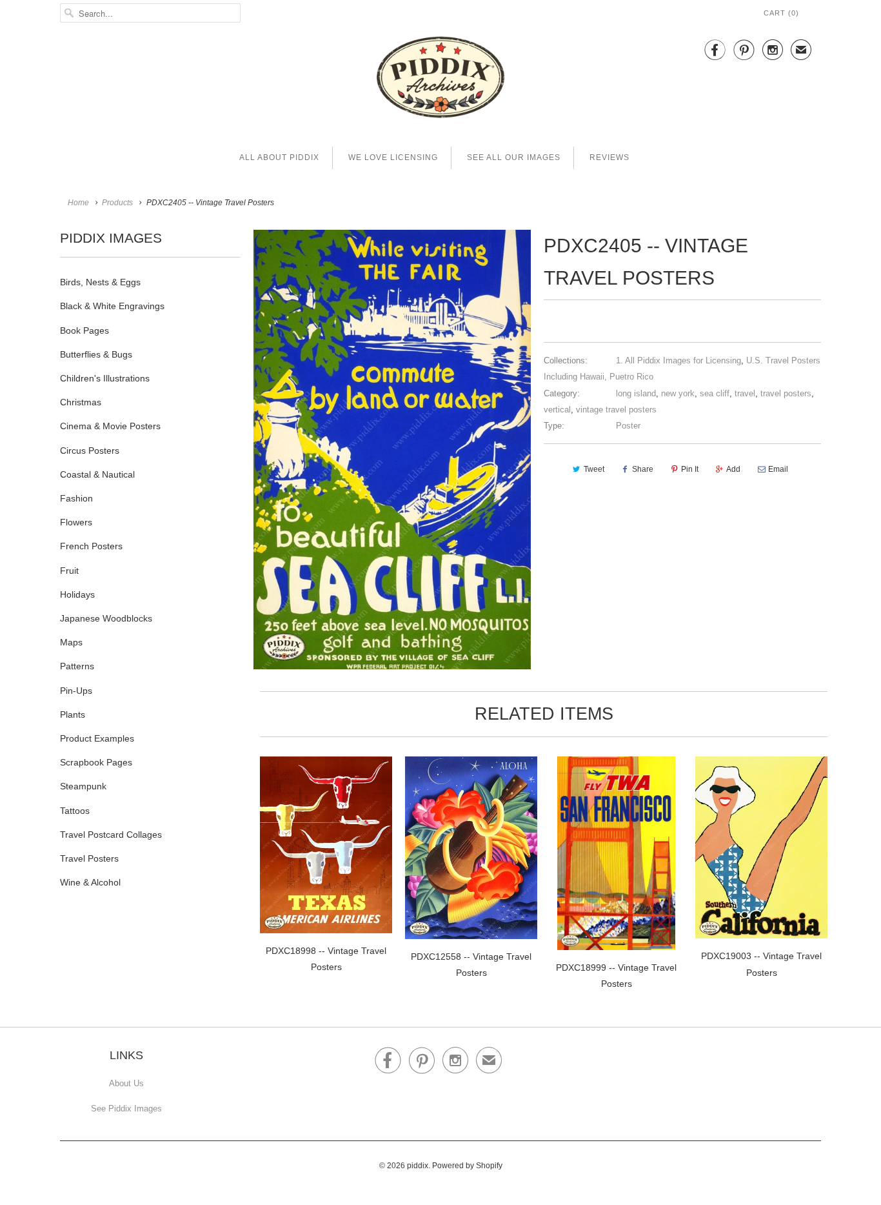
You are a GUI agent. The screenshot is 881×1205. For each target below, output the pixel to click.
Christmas (80, 402)
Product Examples (97, 738)
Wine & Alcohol (90, 882)
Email (778, 469)
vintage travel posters (616, 409)
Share (642, 469)
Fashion (76, 498)
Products (117, 202)
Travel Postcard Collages (111, 834)
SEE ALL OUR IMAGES (513, 157)
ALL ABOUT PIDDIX (279, 157)
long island (636, 393)
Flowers (76, 522)
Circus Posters (89, 450)
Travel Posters (89, 858)
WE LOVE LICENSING (393, 157)
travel (745, 393)
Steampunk (83, 786)
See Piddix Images (126, 1108)
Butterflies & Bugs (96, 354)
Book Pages (84, 330)
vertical (557, 409)
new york (678, 393)
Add (733, 469)
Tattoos (75, 810)
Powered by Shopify (467, 1165)
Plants (72, 714)
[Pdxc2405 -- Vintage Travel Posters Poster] (392, 449)
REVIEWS (609, 157)
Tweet (594, 469)
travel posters (785, 393)
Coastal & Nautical (97, 474)
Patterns (77, 666)
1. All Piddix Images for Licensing (678, 360)
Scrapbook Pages (96, 762)
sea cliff (714, 393)
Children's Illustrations (105, 378)
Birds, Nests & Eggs (100, 282)
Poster (628, 425)
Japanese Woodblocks (106, 618)
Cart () (781, 13)
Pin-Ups (76, 690)
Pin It (689, 469)
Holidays (77, 594)
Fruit (69, 570)
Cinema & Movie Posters (110, 426)
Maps (71, 642)
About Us (126, 1083)
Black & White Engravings (112, 306)
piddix (417, 1165)
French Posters (91, 546)
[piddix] (440, 79)
